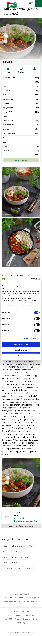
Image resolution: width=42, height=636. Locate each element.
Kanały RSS (8, 619)
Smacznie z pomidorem (10, 563)
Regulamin (26, 611)
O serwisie (15, 611)
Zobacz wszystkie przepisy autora (21, 526)
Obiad (15, 551)
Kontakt (35, 619)
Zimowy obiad (28, 568)
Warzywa (6, 551)
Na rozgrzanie (24, 557)
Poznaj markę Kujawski (21, 594)
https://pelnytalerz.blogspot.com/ (26, 521)
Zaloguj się (21, 623)
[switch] (37, 318)
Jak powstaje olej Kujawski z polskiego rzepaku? (21, 598)
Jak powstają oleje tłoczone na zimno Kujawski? (21, 602)
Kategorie (26, 619)
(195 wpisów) (19, 518)
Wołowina (32, 546)
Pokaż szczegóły (30, 338)
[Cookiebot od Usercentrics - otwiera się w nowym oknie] (31, 279)
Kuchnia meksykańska (18, 546)
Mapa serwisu (30, 615)
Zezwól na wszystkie (21, 344)
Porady (17, 619)
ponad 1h (24, 551)
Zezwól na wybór (21, 350)
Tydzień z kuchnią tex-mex (11, 568)
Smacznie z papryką (9, 557)
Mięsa (5, 546)
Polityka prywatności (14, 615)
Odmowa (21, 356)
